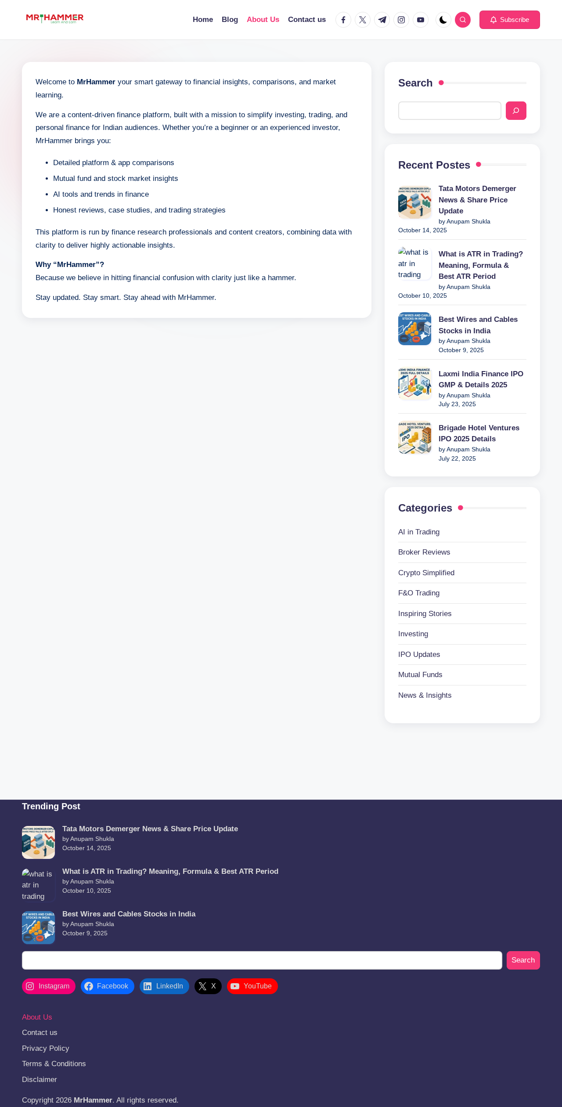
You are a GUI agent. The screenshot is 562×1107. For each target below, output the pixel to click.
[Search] (516, 110)
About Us (37, 1017)
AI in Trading (419, 532)
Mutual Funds (420, 675)
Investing (413, 634)
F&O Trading (419, 593)
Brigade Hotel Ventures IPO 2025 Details (479, 434)
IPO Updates (419, 654)
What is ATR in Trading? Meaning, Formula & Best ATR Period (481, 265)
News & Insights (425, 695)
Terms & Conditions (54, 1064)
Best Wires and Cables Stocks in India (478, 325)
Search (415, 83)
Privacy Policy (45, 1048)
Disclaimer (39, 1079)
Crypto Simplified (426, 573)
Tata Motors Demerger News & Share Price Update (477, 199)
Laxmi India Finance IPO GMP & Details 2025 (481, 379)
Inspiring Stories (425, 613)
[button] (509, 20)
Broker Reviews (424, 552)
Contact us (40, 1032)
